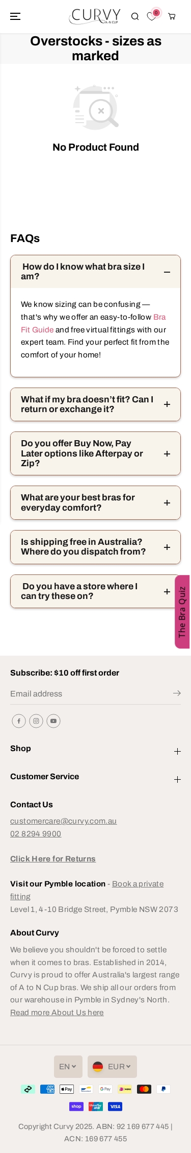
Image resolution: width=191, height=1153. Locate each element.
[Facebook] (19, 721)
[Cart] (171, 16)
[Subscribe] (177, 695)
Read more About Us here (57, 1012)
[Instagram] (36, 721)
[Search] (135, 16)
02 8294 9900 (36, 833)
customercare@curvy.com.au (63, 820)
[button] (16, 16)
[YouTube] (53, 721)
